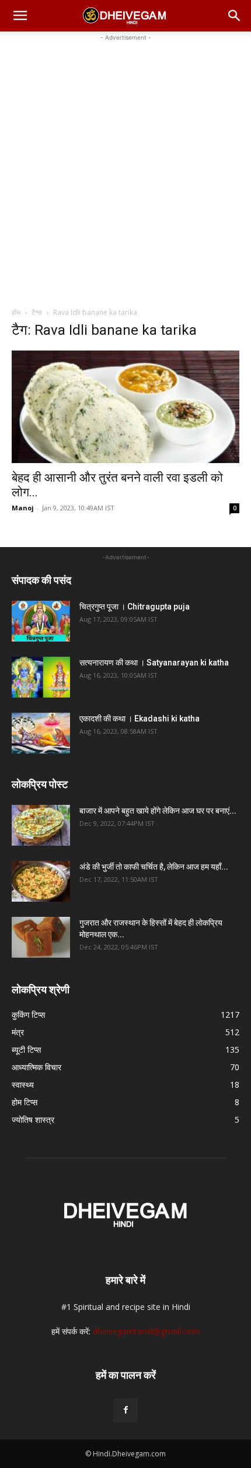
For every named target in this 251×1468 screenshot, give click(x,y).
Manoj (23, 507)
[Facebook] (125, 1410)
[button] (20, 15)
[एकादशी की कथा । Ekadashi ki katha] (41, 733)
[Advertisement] (125, 169)
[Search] (234, 15)
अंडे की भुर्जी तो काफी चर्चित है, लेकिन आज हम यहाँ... (153, 866)
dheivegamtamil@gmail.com (146, 1331)
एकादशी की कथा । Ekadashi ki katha (139, 718)
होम (16, 312)
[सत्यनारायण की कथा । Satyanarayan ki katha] (41, 677)
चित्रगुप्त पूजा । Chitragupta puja (134, 606)
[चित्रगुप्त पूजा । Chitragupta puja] (41, 621)
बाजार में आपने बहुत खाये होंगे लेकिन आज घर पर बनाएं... (157, 810)
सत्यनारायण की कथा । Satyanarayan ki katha (154, 662)
